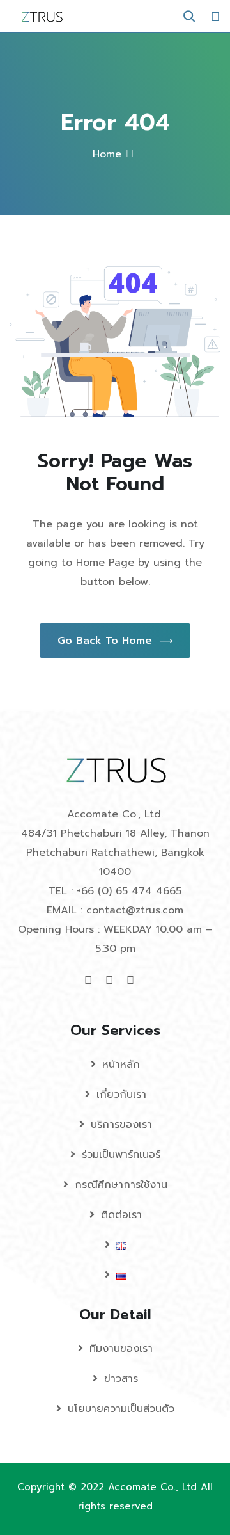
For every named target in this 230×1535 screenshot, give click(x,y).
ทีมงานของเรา (121, 1348)
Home (107, 154)
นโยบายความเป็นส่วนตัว (121, 1409)
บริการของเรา (121, 1124)
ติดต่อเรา (121, 1215)
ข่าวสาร (121, 1378)
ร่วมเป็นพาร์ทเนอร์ (121, 1154)
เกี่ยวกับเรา (121, 1094)
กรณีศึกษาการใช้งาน (121, 1185)
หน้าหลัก (121, 1064)
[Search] (189, 16)
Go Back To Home (104, 640)
